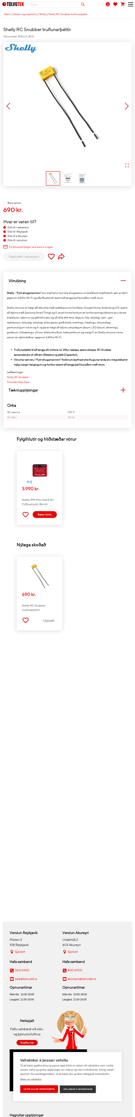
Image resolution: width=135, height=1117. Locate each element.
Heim (7, 14)
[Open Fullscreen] (127, 166)
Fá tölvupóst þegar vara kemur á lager (31, 247)
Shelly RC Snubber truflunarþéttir (68, 14)
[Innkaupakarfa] (122, 4)
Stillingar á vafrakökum (77, 1089)
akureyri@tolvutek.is (82, 979)
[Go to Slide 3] (82, 178)
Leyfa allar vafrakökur (39, 1089)
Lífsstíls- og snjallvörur (25, 14)
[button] (67, 106)
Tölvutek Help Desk (18, 382)
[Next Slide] (127, 106)
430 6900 (75, 970)
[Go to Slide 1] (53, 178)
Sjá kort (20, 952)
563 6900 (22, 970)
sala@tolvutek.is (26, 979)
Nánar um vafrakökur (30, 1079)
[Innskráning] (107, 4)
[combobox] (58, 4)
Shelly (43, 14)
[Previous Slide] (8, 106)
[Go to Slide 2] (67, 178)
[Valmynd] (129, 5)
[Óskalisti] (115, 4)
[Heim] (13, 5)
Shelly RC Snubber (18, 377)
